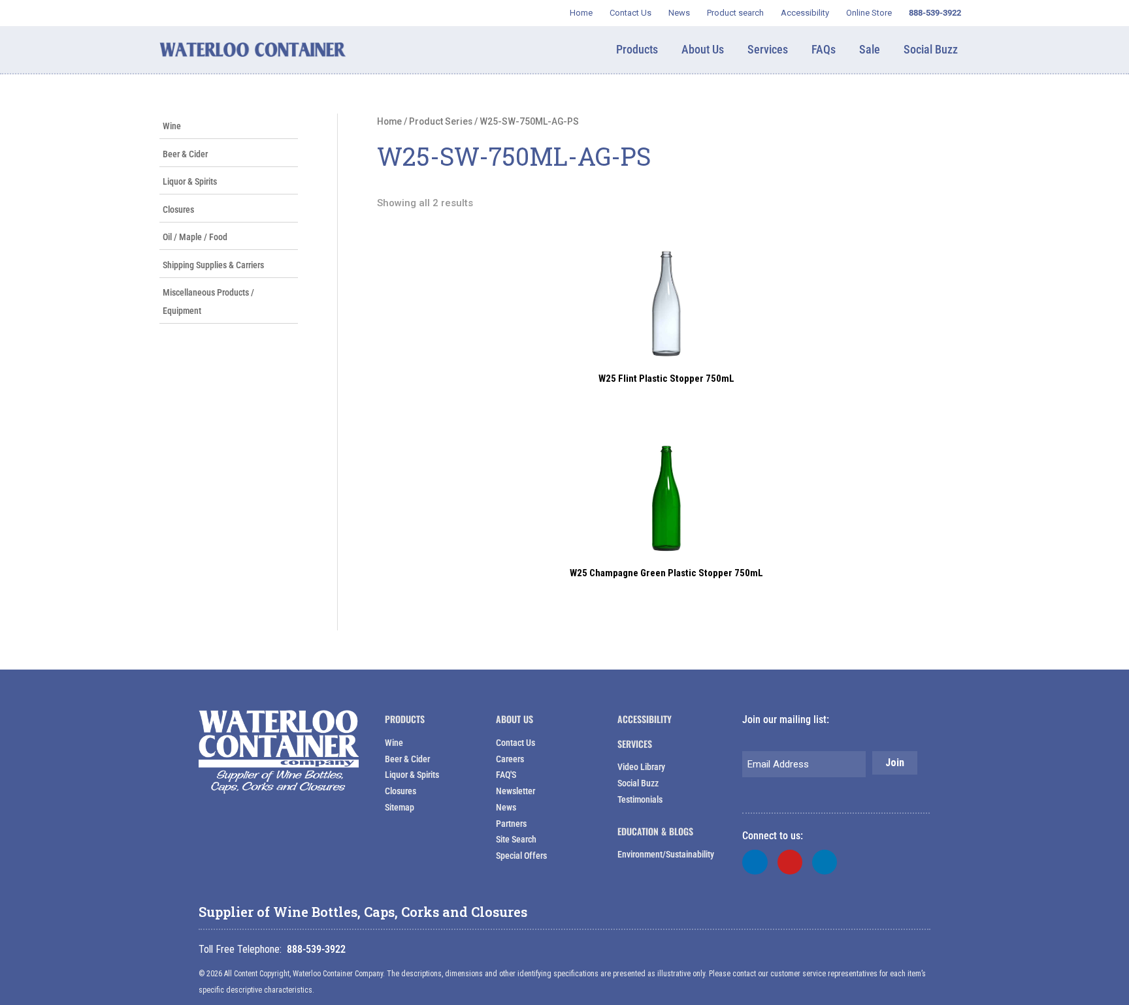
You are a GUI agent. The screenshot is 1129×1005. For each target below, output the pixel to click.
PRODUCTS (405, 719)
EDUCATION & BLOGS (655, 831)
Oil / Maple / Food (195, 237)
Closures (178, 209)
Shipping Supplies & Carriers (213, 265)
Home (389, 121)
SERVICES (634, 743)
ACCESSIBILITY (644, 719)
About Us (514, 719)
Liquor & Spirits (190, 181)
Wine (172, 126)
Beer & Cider (185, 154)
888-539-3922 (316, 949)
